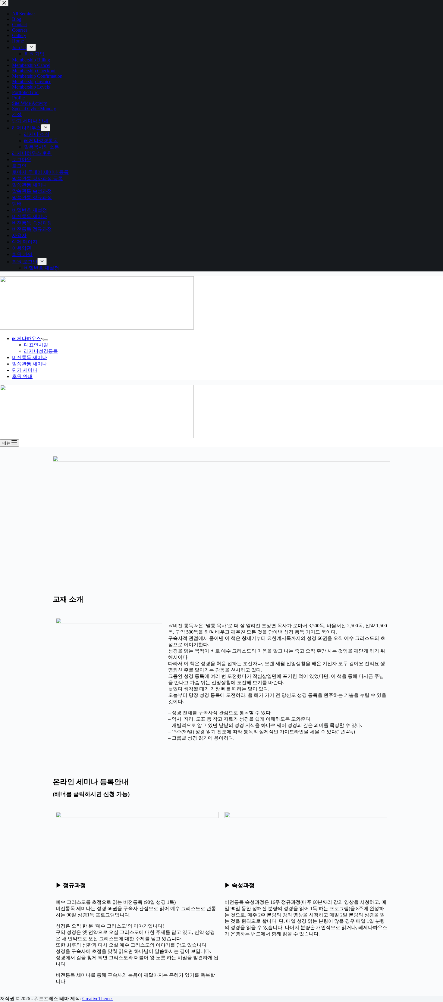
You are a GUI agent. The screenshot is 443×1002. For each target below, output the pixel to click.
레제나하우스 (26, 338)
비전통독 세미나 (29, 357)
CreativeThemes (97, 998)
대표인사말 (36, 344)
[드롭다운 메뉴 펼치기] (45, 340)
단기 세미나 (24, 370)
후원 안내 (22, 376)
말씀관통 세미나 (29, 363)
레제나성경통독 (41, 351)
